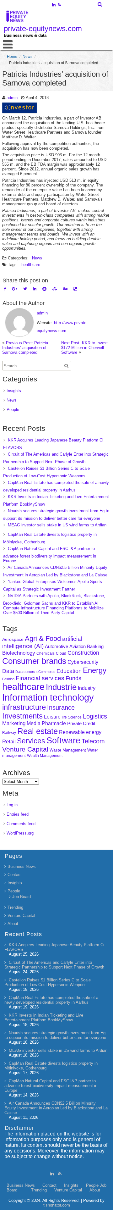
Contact (15, 874)
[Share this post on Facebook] (5, 289)
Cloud (61, 653)
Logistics (95, 716)
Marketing (13, 723)
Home (12, 56)
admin (12, 97)
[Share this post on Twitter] (25, 289)
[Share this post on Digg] (65, 289)
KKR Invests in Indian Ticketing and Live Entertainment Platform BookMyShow (43, 1017)
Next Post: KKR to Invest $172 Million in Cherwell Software (84, 348)
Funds (73, 678)
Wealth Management (44, 755)
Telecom (93, 741)
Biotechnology (18, 653)
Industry (86, 688)
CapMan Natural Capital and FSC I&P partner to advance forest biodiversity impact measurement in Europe (49, 554)
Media (33, 723)
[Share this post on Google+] (14, 289)
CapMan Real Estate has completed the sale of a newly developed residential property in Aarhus (51, 1000)
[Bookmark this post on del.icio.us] (75, 289)
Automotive (56, 646)
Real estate (37, 731)
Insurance (61, 707)
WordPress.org (20, 833)
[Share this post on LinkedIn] (34, 289)
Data (8, 671)
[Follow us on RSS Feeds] (59, 5)
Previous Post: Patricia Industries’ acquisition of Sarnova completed (25, 348)
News (27, 56)
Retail (9, 742)
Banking (95, 646)
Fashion (8, 679)
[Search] (100, 4)
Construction (83, 653)
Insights (14, 390)
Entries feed (18, 814)
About (13, 923)
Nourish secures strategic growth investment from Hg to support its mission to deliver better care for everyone (55, 1035)
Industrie (61, 687)
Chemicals (45, 653)
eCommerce (45, 672)
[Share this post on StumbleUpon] (54, 289)
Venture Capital (25, 749)
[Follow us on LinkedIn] (53, 5)
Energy (94, 670)
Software (63, 740)
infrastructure (24, 707)
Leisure (52, 716)
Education (69, 671)
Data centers (25, 672)
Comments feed (21, 823)
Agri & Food (43, 638)
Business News (22, 866)
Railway (9, 732)
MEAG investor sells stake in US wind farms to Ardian (57, 525)
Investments (22, 716)
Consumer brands (34, 661)
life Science (72, 717)
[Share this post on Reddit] (44, 289)
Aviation (77, 646)
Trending (15, 907)
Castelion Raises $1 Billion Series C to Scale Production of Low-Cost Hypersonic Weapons (47, 982)
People (13, 409)
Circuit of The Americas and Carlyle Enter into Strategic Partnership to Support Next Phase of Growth (54, 964)
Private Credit (81, 723)
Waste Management (68, 750)
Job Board (21, 896)
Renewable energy (80, 732)
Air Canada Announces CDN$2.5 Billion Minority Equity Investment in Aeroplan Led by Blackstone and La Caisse (56, 1108)
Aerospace (13, 639)
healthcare (30, 264)
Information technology (48, 697)
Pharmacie (54, 723)
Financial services (40, 678)
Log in (12, 804)
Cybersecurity (82, 662)
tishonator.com (56, 1205)
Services (31, 741)
